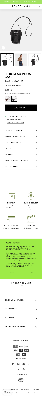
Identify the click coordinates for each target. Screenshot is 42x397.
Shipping (14, 93)
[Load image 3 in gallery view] (34, 59)
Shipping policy (21, 393)
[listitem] (7, 99)
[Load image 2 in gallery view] (21, 59)
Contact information (34, 393)
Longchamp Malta (13, 389)
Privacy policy (35, 389)
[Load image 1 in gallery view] (7, 59)
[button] (2, 6)
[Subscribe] (32, 272)
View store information (15, 122)
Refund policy (25, 389)
